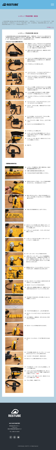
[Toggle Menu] (52, 4)
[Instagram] (14, 437)
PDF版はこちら (50, 27)
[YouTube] (18, 437)
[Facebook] (10, 437)
